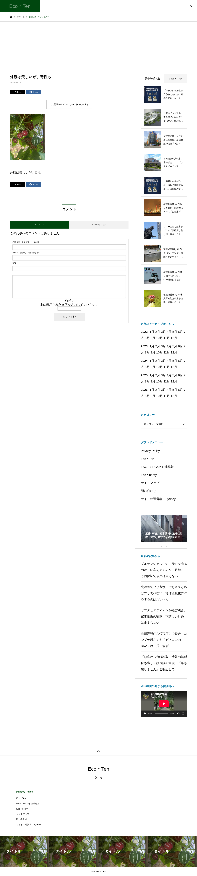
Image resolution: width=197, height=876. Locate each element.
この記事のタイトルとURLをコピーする (69, 104)
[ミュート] (178, 713)
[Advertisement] (98, 44)
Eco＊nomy (149, 475)
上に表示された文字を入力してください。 (69, 304)
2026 (144, 389)
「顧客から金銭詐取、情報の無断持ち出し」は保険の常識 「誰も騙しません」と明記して (164, 663)
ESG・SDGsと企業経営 (157, 467)
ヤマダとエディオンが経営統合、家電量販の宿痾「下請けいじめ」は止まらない (164, 616)
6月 (180, 346)
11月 (167, 338)
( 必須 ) (25, 242)
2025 (144, 375)
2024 (144, 360)
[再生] (144, 713)
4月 (169, 346)
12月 (174, 338)
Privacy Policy (150, 450)
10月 (159, 338)
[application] (164, 704)
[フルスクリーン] (183, 713)
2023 (144, 346)
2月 (157, 346)
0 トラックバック (99, 225)
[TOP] (98, 751)
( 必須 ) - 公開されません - (27, 253)
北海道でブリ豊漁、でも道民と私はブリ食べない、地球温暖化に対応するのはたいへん (164, 593)
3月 (163, 346)
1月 (152, 346)
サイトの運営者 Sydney (158, 499)
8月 (147, 338)
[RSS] (101, 777)
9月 (153, 338)
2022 (144, 331)
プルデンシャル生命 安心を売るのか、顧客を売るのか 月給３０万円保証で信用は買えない (164, 570)
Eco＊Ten (147, 459)
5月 (174, 331)
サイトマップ (150, 483)
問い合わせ (148, 491)
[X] (96, 777)
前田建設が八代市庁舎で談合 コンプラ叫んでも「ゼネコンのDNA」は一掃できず (164, 640)
